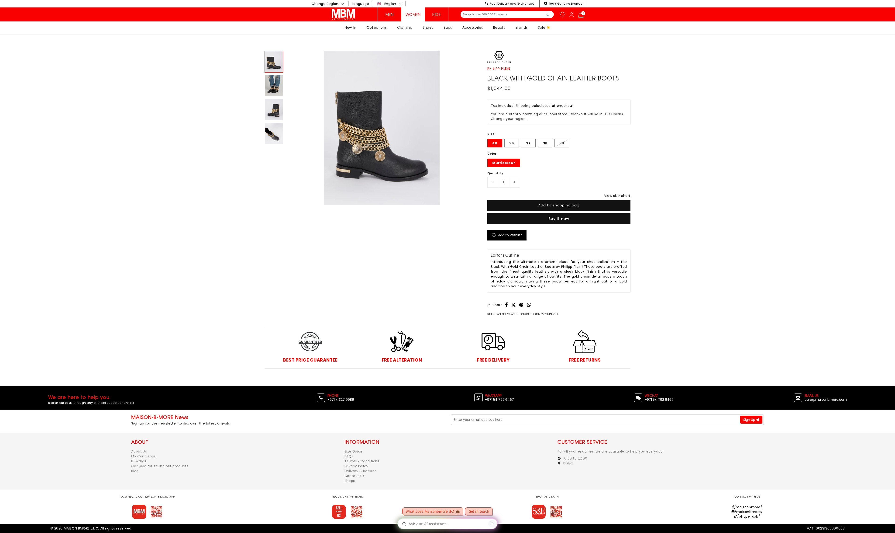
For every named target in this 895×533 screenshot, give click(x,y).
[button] (389, 3)
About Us (139, 451)
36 (511, 143)
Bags (448, 27)
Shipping (523, 105)
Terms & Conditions (361, 461)
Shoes (428, 27)
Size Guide (353, 451)
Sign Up (749, 419)
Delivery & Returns (360, 471)
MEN (390, 14)
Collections (377, 27)
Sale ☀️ (544, 27)
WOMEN (413, 14)
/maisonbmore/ (748, 507)
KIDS (436, 14)
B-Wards (138, 461)
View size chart (617, 195)
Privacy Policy (356, 466)
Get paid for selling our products (159, 466)
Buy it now (558, 218)
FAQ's (349, 456)
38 (545, 143)
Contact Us (354, 476)
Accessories (472, 27)
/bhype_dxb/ (748, 516)
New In (350, 27)
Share (498, 305)
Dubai (567, 463)
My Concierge (143, 456)
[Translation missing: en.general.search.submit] (548, 14)
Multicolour (503, 162)
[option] (382, 128)
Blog (134, 471)
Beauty (499, 27)
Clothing (405, 27)
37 (528, 143)
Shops (349, 480)
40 (494, 143)
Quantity (495, 173)
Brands (522, 27)
